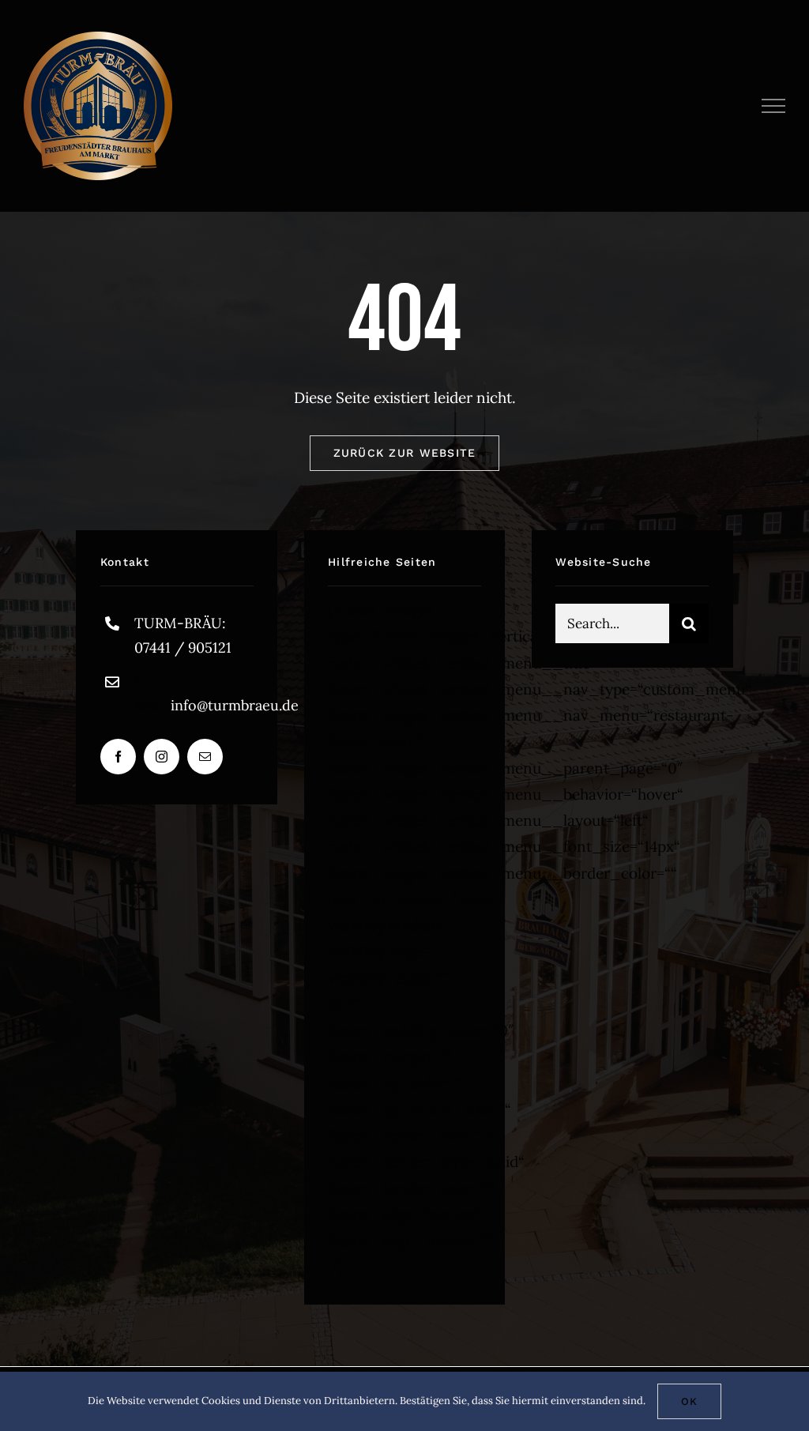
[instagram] (161, 756)
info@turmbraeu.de (235, 705)
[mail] (205, 756)
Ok (689, 1401)
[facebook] (118, 756)
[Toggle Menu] (774, 106)
